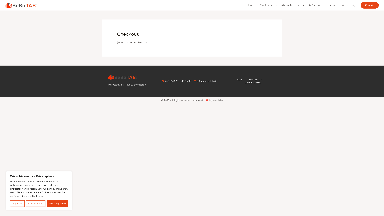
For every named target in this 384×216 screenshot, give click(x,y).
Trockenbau (267, 5)
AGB (239, 79)
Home (252, 5)
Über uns (332, 5)
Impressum (255, 79)
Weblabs (218, 100)
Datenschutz (253, 82)
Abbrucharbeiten (291, 5)
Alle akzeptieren (57, 203)
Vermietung (348, 5)
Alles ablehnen (35, 203)
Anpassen (17, 203)
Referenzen (315, 5)
